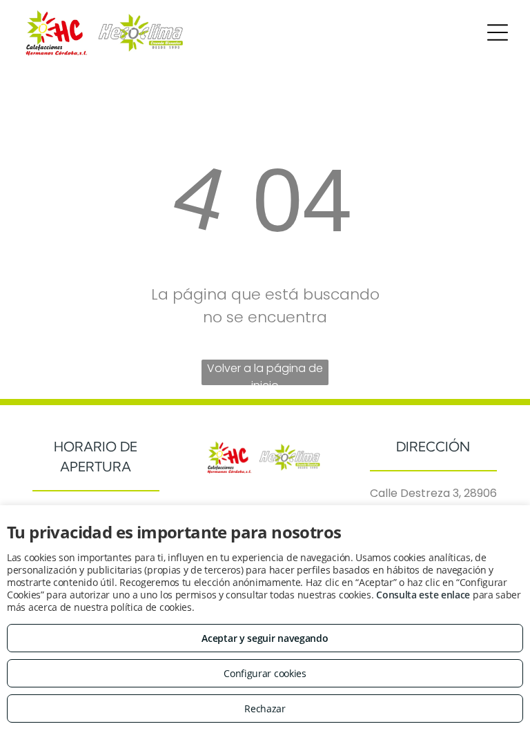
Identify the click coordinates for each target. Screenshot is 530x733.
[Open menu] (497, 32)
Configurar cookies (265, 673)
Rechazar (265, 708)
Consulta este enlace (423, 594)
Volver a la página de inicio (265, 372)
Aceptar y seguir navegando (265, 638)
